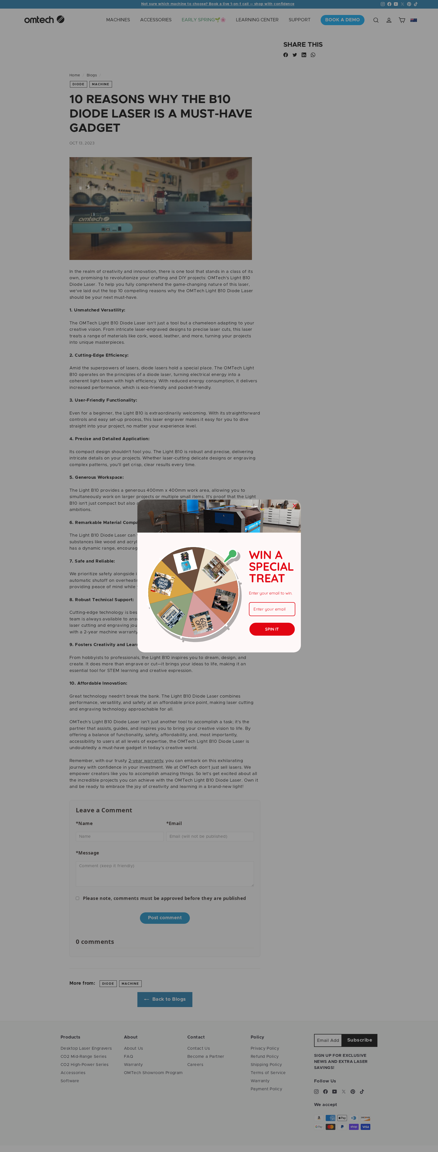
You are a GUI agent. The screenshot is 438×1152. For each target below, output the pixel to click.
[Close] (295, 506)
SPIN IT (272, 629)
